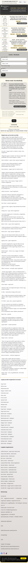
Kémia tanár (3, 406)
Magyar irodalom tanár (6, 390)
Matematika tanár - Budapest (7, 418)
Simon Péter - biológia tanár (7, 483)
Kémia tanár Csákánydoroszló (8, 113)
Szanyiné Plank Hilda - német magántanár (10, 462)
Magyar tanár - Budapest (6, 422)
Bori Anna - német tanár (6, 458)
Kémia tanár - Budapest (6, 443)
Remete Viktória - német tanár (7, 465)
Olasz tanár (3, 395)
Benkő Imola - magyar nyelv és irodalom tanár (11, 485)
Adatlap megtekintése (19, 106)
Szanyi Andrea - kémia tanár (7, 476)
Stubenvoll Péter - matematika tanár (9, 472)
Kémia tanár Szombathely (7, 111)
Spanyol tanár (4, 400)
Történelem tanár (5, 393)
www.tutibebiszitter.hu (14, 546)
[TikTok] (6, 553)
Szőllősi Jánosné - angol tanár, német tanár (10, 451)
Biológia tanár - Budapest (6, 441)
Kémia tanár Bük (20, 114)
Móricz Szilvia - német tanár (7, 460)
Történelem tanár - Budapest (7, 427)
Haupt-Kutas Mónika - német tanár (8, 453)
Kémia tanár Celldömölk (7, 116)
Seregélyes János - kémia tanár (8, 479)
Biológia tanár (4, 404)
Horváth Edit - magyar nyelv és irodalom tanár (11, 488)
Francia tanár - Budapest (6, 432)
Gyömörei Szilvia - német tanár (8, 456)
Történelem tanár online (6, 429)
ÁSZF (2, 525)
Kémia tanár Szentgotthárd (8, 114)
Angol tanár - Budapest (6, 409)
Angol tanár (3, 384)
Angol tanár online (5, 411)
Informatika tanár (5, 402)
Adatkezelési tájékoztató (6, 521)
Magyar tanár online (5, 425)
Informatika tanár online (6, 438)
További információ (22, 23)
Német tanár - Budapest (6, 413)
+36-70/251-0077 (10, 507)
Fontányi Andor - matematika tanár (8, 469)
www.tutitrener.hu (15, 548)
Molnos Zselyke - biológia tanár (8, 481)
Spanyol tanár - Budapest (6, 434)
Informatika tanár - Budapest (7, 436)
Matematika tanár (5, 388)
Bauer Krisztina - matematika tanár (8, 467)
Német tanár (4, 386)
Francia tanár (4, 397)
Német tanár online (5, 416)
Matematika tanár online (6, 420)
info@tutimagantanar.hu (11, 509)
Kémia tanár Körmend (20, 111)
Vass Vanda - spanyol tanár (7, 474)
